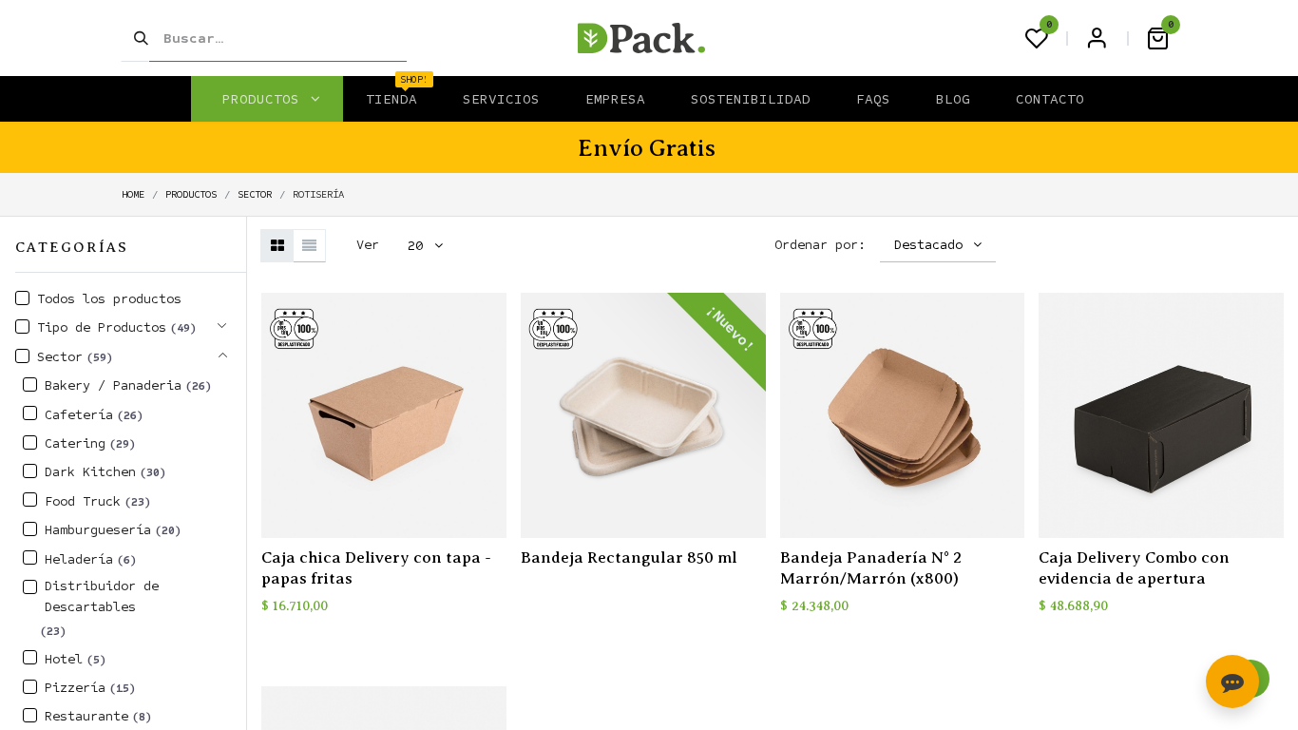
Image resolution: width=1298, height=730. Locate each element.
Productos (191, 194)
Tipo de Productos (101, 327)
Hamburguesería (98, 530)
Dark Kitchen (90, 472)
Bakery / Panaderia (113, 385)
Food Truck (83, 501)
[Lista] (309, 245)
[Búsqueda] (135, 38)
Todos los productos (109, 299)
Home (133, 194)
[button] (938, 245)
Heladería (79, 559)
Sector (255, 194)
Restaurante (86, 716)
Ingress (1097, 38)
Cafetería (79, 415)
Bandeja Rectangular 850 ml (629, 557)
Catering (75, 443)
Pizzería (75, 688)
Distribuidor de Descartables (102, 596)
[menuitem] (391, 99)
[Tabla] (277, 245)
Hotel (64, 659)
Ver (367, 245)
